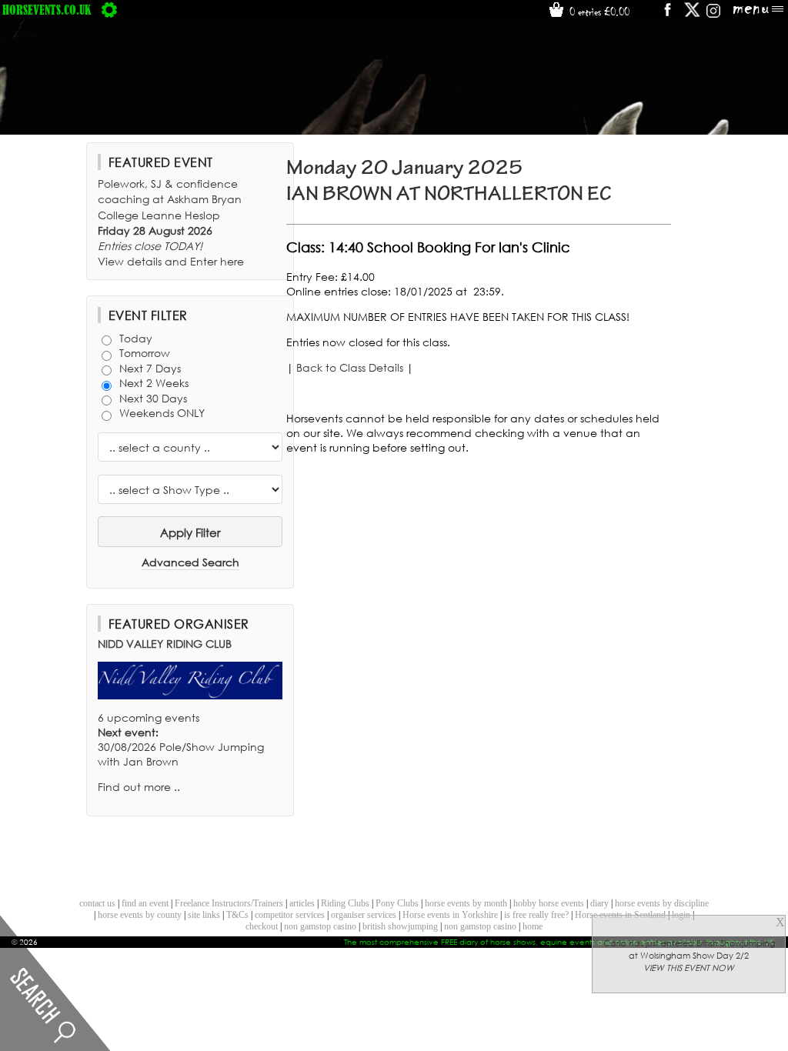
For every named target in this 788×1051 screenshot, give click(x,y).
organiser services (363, 914)
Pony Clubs (397, 903)
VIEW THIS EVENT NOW (688, 968)
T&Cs (237, 914)
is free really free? (536, 914)
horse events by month (466, 903)
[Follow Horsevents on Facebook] (666, 15)
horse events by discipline (662, 903)
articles (302, 903)
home (533, 926)
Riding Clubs (345, 903)
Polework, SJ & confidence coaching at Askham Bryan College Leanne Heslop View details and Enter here (171, 222)
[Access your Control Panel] (109, 9)
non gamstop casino (320, 926)
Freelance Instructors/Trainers (229, 903)
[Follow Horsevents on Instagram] (713, 15)
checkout (261, 926)
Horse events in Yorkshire (450, 914)
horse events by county (140, 914)
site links (204, 914)
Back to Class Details (349, 367)
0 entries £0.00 (597, 11)
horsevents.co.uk (47, 9)
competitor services (290, 914)
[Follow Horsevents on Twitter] (692, 15)
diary (599, 903)
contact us (97, 903)
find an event (145, 903)
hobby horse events (548, 903)
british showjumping (400, 926)
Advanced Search (190, 562)
